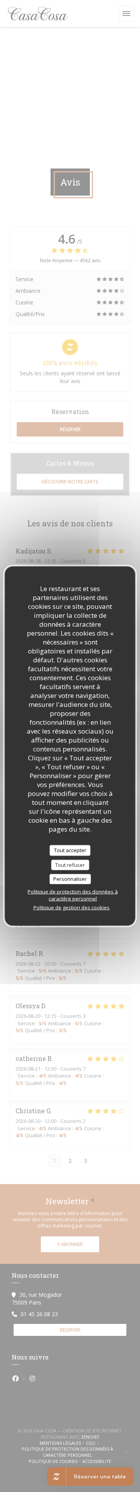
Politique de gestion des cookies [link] (71, 907)
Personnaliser (70, 878)
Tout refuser (70, 864)
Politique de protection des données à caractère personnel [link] (73, 895)
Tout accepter (70, 850)
